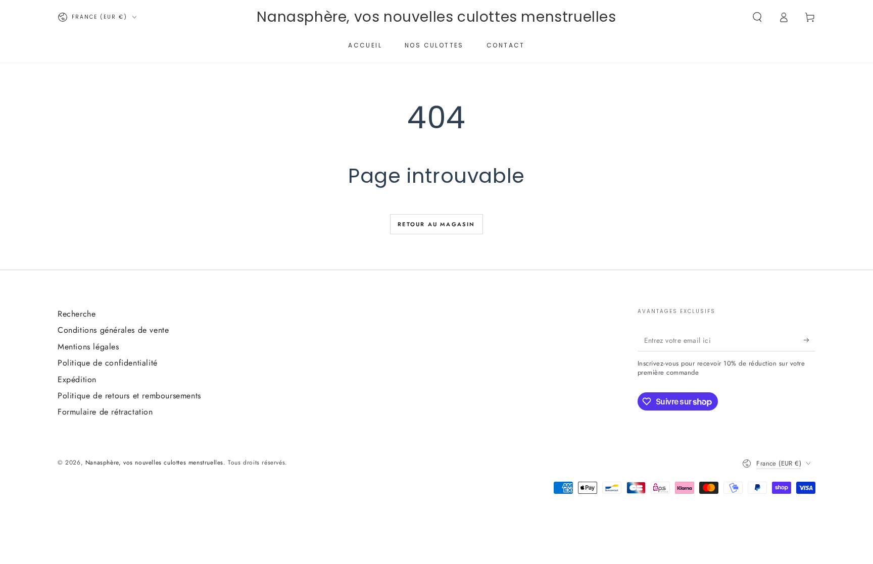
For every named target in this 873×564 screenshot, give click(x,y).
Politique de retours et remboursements (129, 395)
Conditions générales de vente (113, 330)
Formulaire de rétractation (105, 412)
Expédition (77, 379)
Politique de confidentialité (108, 363)
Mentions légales (88, 346)
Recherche (76, 314)
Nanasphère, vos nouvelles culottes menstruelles (154, 462)
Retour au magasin (436, 224)
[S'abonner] (809, 340)
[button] (757, 17)
